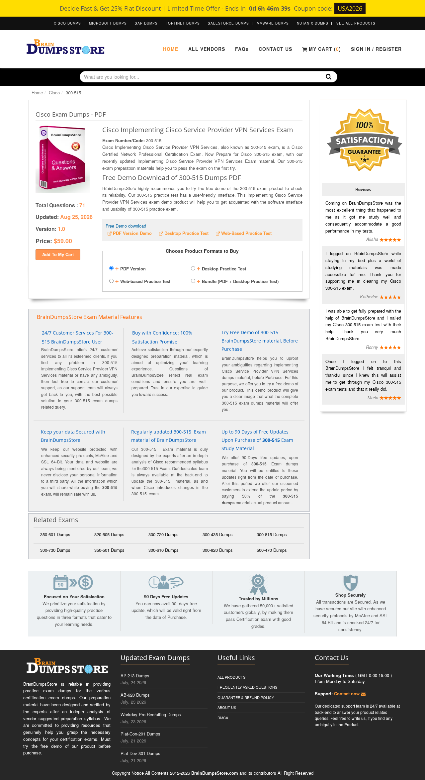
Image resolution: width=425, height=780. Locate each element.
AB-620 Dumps (135, 695)
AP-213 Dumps (135, 675)
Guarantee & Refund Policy (245, 697)
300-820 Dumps (218, 550)
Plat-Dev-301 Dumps (140, 753)
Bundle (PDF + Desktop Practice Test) (238, 280)
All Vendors (206, 49)
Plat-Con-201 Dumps (140, 734)
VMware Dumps (273, 23)
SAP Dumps (146, 23)
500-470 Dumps (272, 550)
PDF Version (130, 267)
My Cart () (324, 49)
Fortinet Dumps (183, 23)
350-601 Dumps (55, 534)
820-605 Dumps (109, 534)
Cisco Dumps (67, 23)
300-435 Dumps (218, 534)
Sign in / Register (376, 49)
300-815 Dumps (272, 534)
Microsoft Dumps (108, 23)
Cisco (54, 92)
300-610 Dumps (163, 550)
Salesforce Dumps (228, 23)
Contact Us (275, 49)
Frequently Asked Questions (247, 687)
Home (170, 49)
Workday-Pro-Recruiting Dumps (151, 714)
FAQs (242, 49)
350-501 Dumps (109, 550)
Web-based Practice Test (142, 280)
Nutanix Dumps (312, 23)
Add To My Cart (58, 254)
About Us (226, 707)
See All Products (356, 23)
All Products (231, 677)
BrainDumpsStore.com (214, 773)
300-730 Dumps (55, 550)
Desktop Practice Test (221, 267)
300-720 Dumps (163, 534)
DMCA (222, 717)
